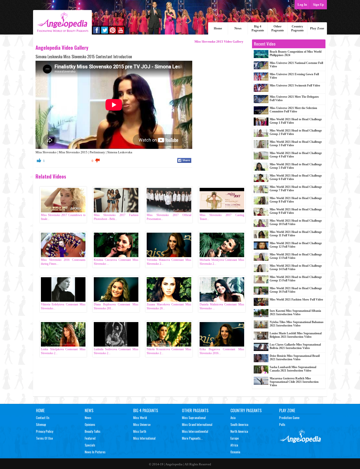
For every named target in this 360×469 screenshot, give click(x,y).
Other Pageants (277, 28)
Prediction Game (289, 417)
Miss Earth (139, 431)
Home (218, 28)
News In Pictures (95, 451)
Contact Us (42, 417)
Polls (282, 424)
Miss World (140, 417)
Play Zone (317, 28)
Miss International (144, 438)
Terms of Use (44, 438)
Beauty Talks (92, 431)
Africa (234, 445)
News (237, 28)
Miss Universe (142, 424)
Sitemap (41, 424)
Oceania (235, 451)
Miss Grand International (197, 424)
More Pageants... (192, 438)
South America (239, 424)
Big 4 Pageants (258, 28)
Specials (90, 445)
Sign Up (318, 4)
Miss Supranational (194, 417)
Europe (234, 438)
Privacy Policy (44, 431)
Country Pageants (297, 28)
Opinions (90, 424)
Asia (233, 417)
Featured (90, 438)
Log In (302, 4)
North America (239, 431)
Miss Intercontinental (195, 431)
